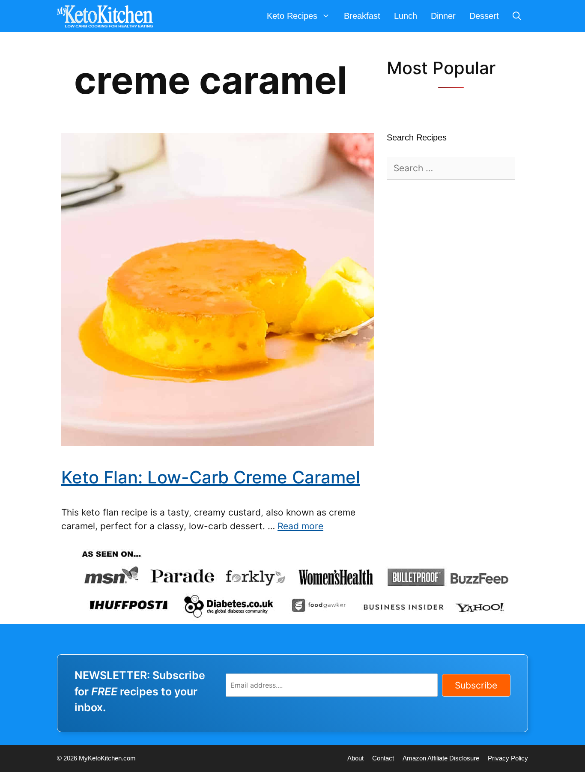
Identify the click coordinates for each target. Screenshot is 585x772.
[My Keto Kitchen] (107, 16)
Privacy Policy (508, 758)
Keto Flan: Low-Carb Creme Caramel (210, 477)
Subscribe (476, 685)
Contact (383, 758)
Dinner (443, 16)
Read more (300, 526)
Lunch (405, 16)
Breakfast (362, 16)
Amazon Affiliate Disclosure (441, 758)
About (355, 758)
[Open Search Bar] (517, 16)
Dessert (484, 16)
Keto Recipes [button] (292, 16)
